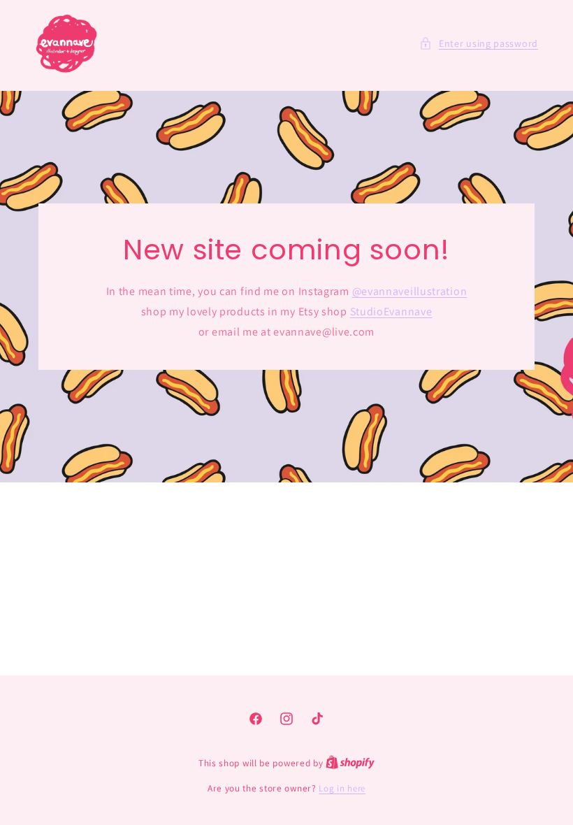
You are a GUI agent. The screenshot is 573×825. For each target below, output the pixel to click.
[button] (478, 43)
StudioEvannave (391, 310)
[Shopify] (350, 763)
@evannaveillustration (409, 291)
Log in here (342, 788)
